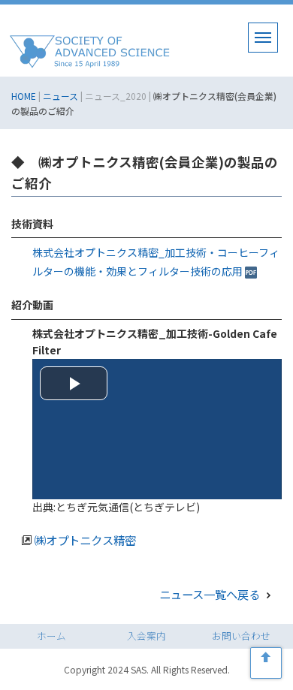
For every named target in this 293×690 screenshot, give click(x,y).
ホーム (51, 635)
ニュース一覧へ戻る (210, 594)
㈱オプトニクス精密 (85, 540)
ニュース (60, 95)
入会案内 (146, 635)
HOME (23, 95)
